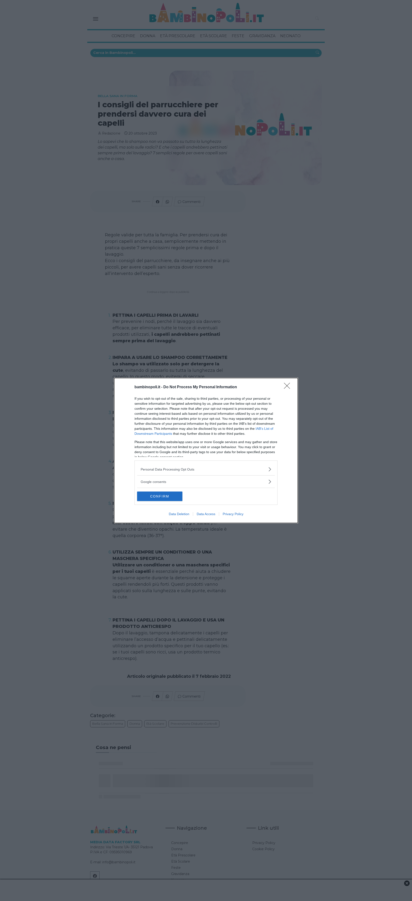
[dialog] (206, 450)
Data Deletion (179, 514)
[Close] (288, 387)
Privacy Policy (233, 514)
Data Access (206, 514)
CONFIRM (159, 496)
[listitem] (206, 469)
